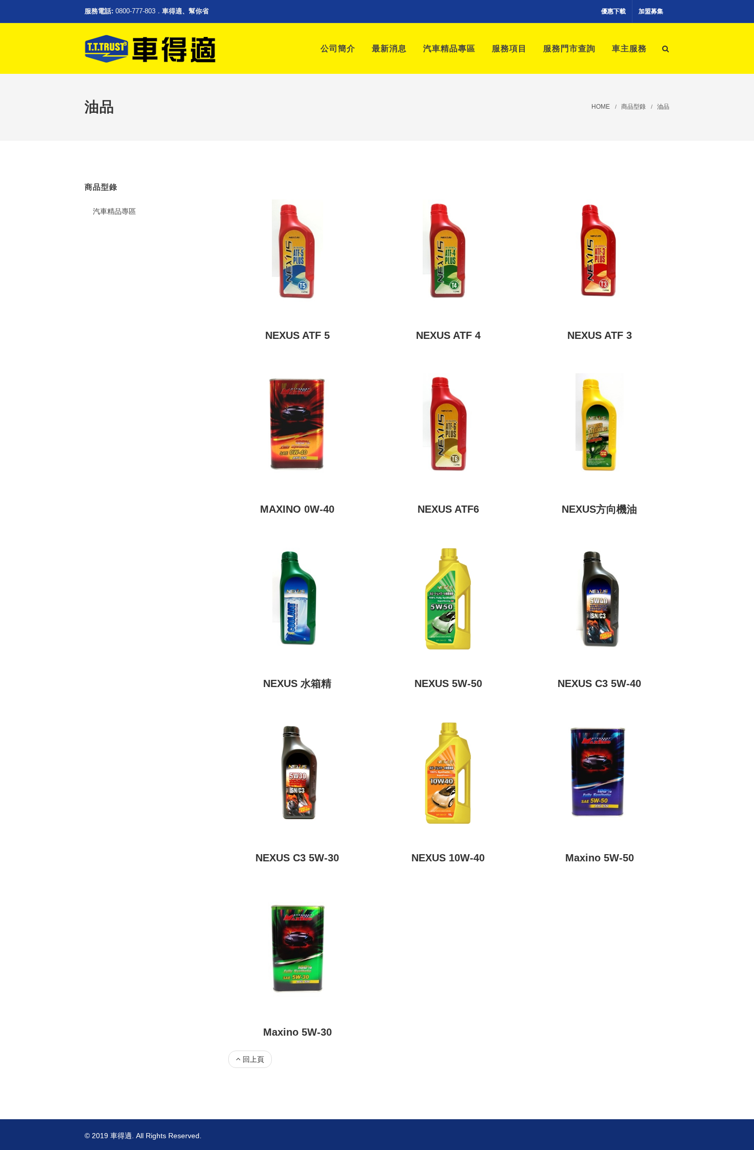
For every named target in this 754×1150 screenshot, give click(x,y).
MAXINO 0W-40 (297, 509)
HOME (600, 106)
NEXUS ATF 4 (448, 335)
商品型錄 (633, 106)
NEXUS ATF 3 (599, 335)
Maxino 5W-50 (599, 857)
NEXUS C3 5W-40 (599, 683)
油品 (663, 106)
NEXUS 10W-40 (448, 857)
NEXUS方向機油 (599, 509)
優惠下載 (613, 11)
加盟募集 (651, 11)
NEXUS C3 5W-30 (297, 857)
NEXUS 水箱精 (297, 683)
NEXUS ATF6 (448, 509)
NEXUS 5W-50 (448, 683)
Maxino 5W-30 (297, 1032)
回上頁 (253, 1059)
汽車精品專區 (114, 211)
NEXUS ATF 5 (297, 335)
